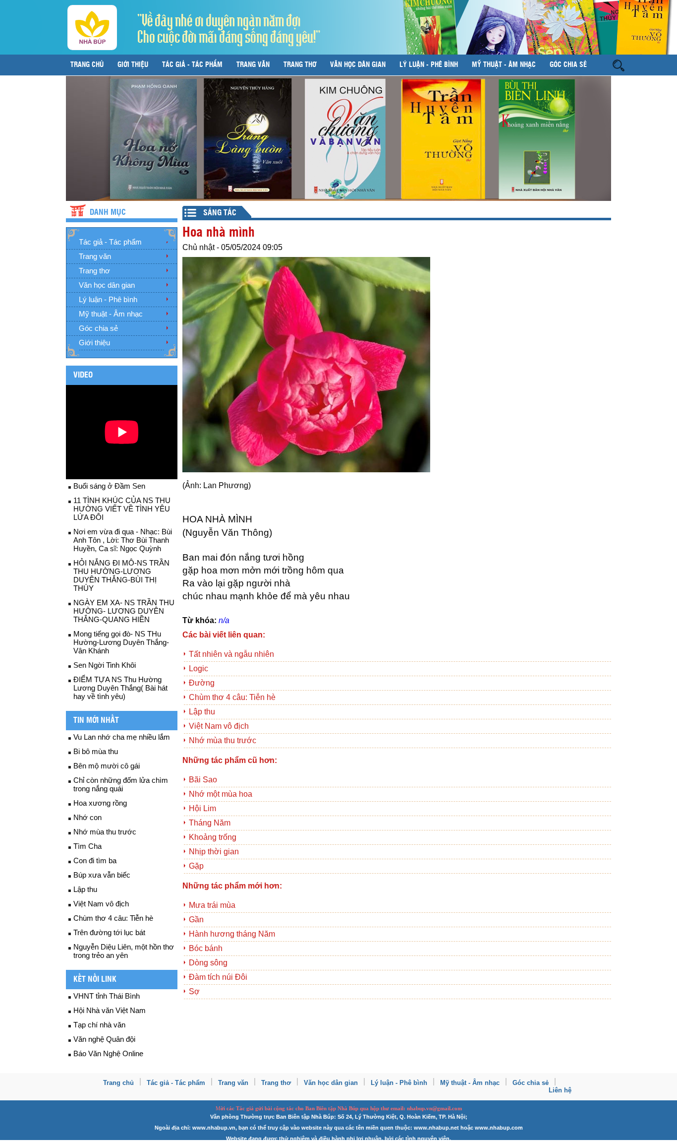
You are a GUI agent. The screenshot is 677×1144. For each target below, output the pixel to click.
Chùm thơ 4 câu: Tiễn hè (113, 918)
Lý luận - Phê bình (428, 65)
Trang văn (253, 65)
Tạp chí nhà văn (99, 1024)
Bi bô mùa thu (95, 751)
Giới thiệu (132, 65)
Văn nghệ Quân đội (104, 1039)
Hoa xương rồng (100, 803)
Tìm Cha (87, 846)
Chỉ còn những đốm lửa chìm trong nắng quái (120, 784)
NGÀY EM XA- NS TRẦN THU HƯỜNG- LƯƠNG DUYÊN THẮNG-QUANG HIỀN (123, 611)
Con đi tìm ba (94, 860)
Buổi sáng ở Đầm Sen (109, 486)
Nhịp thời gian (214, 851)
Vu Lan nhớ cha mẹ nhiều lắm (121, 737)
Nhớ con (87, 817)
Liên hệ (560, 1090)
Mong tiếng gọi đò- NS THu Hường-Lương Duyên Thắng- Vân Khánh (121, 642)
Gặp (196, 866)
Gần (196, 919)
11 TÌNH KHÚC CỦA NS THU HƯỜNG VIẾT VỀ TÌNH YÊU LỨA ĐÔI (121, 508)
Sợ (194, 991)
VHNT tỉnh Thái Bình (106, 996)
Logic (198, 668)
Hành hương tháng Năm (232, 934)
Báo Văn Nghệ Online (108, 1053)
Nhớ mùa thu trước (104, 831)
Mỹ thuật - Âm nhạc (504, 65)
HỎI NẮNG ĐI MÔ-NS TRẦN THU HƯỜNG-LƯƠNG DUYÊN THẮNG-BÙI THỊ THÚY (121, 575)
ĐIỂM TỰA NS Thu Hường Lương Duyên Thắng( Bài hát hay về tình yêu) (120, 687)
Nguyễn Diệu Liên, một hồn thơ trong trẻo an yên (123, 951)
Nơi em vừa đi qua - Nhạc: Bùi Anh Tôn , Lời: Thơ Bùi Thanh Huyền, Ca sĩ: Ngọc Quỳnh (122, 540)
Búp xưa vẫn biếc (101, 875)
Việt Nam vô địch (101, 903)
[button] (618, 65)
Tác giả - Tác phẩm (192, 65)
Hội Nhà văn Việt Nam (109, 1010)
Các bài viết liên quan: (223, 635)
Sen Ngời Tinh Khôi (104, 665)
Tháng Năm (209, 823)
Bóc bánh (206, 948)
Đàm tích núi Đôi (218, 977)
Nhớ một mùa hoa (220, 794)
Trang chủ (87, 65)
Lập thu (85, 889)
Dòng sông (208, 962)
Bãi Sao (203, 779)
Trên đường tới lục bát (109, 932)
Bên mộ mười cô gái (106, 766)
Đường (202, 683)
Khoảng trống (212, 837)
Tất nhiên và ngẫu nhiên (231, 654)
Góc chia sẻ (568, 65)
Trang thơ (299, 65)
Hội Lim (202, 808)
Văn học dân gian (358, 65)
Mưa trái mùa (212, 905)
